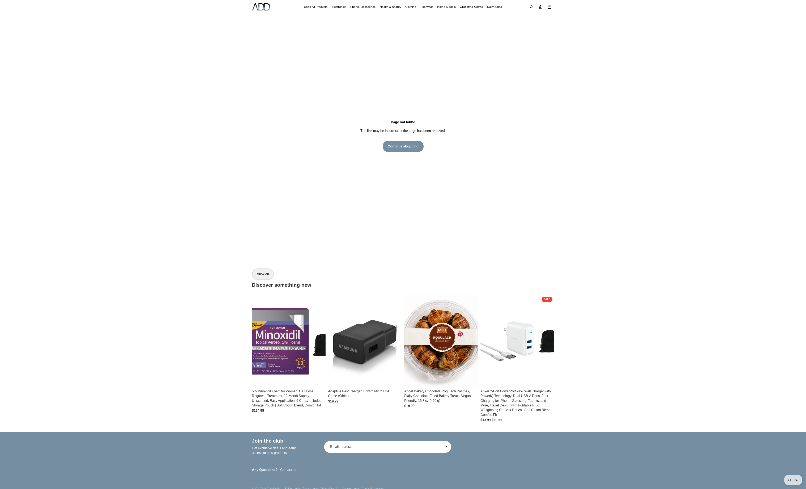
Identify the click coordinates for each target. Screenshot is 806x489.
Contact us (288, 470)
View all (263, 274)
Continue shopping (403, 146)
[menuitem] (315, 7)
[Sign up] (445, 447)
